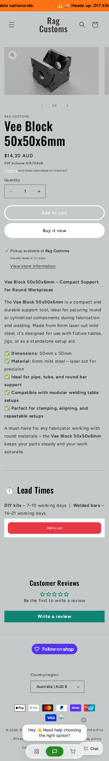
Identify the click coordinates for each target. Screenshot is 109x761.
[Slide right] (67, 105)
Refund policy (92, 730)
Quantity (12, 180)
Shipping (11, 170)
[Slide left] (41, 105)
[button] (11, 24)
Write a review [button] (54, 616)
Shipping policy (88, 739)
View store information (33, 266)
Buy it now (55, 230)
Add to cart (54, 528)
